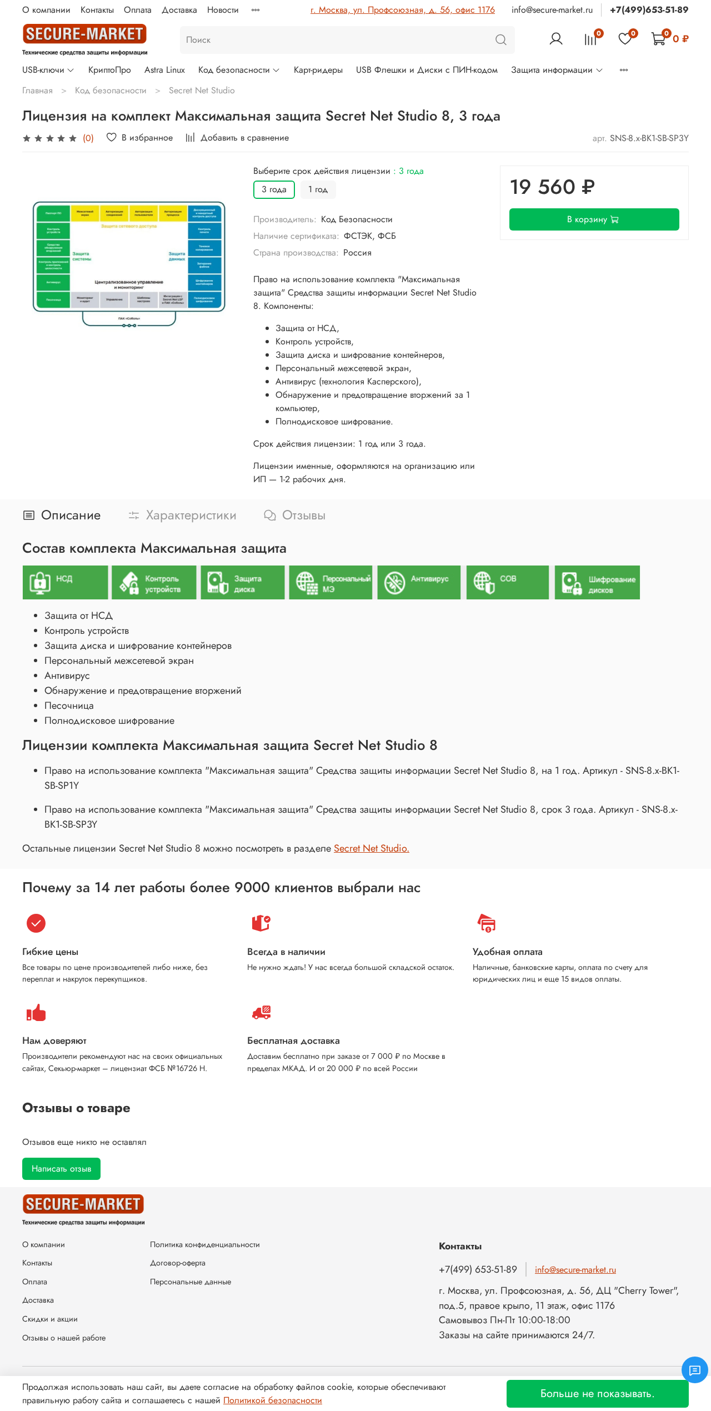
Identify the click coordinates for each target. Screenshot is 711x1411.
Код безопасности (234, 69)
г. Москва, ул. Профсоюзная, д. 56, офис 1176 (403, 9)
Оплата (138, 9)
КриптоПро (109, 69)
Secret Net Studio (202, 90)
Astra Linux (164, 69)
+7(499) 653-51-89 (478, 1269)
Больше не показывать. (597, 1393)
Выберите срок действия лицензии (338, 171)
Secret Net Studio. (371, 848)
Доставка (179, 9)
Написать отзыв (61, 1168)
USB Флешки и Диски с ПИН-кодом (427, 69)
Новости (223, 9)
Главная (37, 90)
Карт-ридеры (318, 69)
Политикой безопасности (272, 1400)
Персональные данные (190, 1281)
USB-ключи (43, 69)
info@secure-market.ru (552, 9)
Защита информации (552, 69)
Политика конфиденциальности (205, 1244)
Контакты (97, 9)
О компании (46, 9)
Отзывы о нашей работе (64, 1337)
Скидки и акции (50, 1318)
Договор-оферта (178, 1262)
